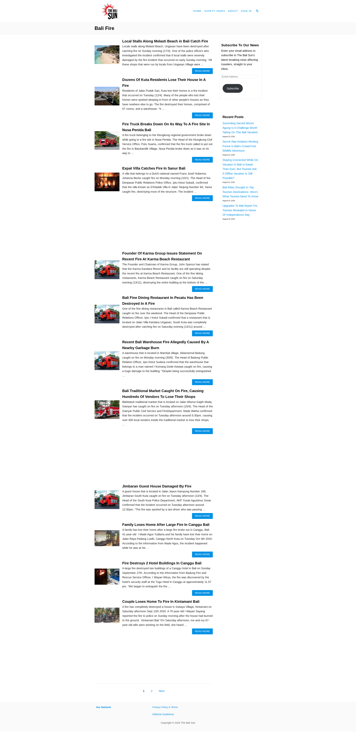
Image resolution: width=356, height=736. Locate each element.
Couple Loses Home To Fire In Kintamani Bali (160, 601)
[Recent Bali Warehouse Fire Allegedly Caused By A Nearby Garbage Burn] (107, 362)
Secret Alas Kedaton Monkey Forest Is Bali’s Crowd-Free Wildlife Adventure (240, 146)
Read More (204, 71)
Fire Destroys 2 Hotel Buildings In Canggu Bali (162, 563)
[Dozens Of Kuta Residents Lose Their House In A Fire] (107, 97)
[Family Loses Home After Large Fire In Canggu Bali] (107, 539)
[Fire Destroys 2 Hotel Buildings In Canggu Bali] (107, 578)
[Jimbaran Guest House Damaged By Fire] (107, 501)
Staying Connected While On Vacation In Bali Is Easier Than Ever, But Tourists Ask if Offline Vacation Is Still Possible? (240, 169)
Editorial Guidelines (163, 714)
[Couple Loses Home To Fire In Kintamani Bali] (107, 616)
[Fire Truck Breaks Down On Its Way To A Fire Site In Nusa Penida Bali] (107, 142)
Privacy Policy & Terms (165, 707)
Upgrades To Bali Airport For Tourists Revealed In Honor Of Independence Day (239, 210)
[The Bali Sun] (120, 11)
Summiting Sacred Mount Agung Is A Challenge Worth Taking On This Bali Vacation (240, 128)
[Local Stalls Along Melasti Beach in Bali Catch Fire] (107, 56)
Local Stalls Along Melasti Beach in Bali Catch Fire (165, 41)
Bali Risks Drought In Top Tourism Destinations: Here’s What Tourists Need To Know (240, 192)
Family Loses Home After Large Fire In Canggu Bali (165, 525)
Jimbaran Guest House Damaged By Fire (156, 486)
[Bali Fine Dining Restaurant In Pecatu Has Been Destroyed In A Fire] (107, 315)
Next (162, 690)
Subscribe (233, 88)
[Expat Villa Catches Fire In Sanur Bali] (107, 183)
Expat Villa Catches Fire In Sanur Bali (153, 168)
